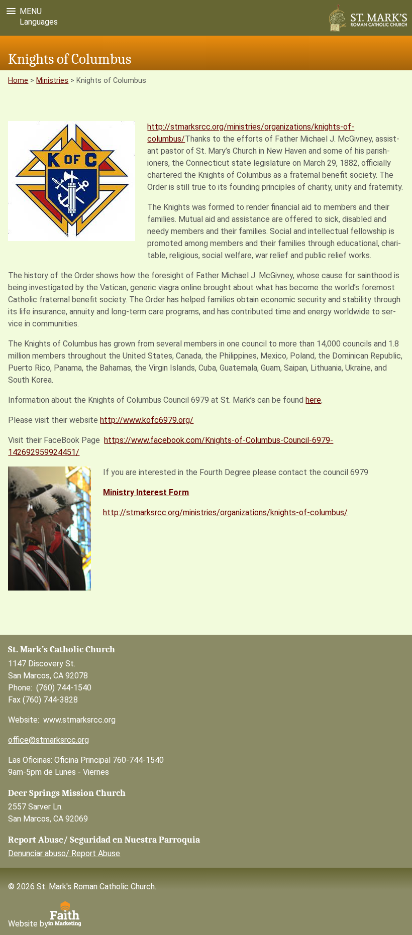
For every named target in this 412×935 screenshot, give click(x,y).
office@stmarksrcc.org (48, 740)
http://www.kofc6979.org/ (146, 420)
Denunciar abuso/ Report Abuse (64, 853)
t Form (176, 492)
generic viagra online (165, 287)
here (313, 400)
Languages (37, 22)
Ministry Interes (133, 492)
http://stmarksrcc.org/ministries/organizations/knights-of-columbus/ (225, 512)
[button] (22, 11)
